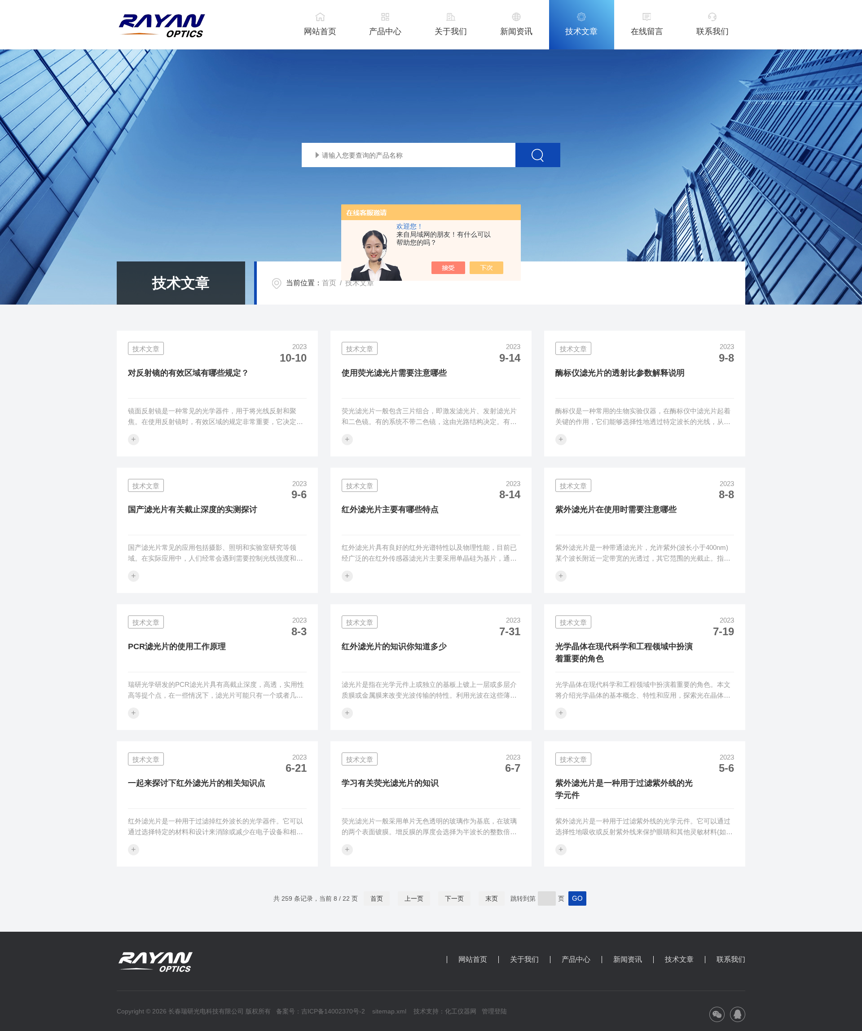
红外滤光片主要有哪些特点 (390, 509)
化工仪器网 (460, 1011)
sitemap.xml (389, 1011)
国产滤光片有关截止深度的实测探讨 (192, 509)
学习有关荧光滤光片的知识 (390, 783)
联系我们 (712, 31)
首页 (329, 283)
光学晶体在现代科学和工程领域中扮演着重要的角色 (624, 652)
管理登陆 (494, 1011)
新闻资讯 (516, 31)
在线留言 (647, 31)
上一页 (414, 898)
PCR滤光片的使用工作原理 (177, 646)
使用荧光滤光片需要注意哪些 (394, 372)
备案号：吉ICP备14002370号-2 (320, 1011)
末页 (491, 898)
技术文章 (581, 31)
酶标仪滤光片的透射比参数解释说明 (620, 372)
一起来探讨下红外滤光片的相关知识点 (196, 783)
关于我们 (451, 31)
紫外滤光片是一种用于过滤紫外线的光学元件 (624, 789)
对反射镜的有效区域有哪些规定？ (188, 372)
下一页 (454, 898)
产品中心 (385, 31)
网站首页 (320, 31)
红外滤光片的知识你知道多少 (394, 646)
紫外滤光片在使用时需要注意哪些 (616, 509)
